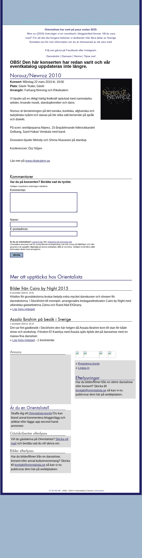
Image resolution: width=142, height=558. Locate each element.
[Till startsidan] (69, 9)
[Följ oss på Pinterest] (103, 356)
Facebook (72, 50)
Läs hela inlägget (23, 309)
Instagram (90, 50)
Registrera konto (89, 363)
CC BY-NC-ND (55, 491)
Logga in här (37, 242)
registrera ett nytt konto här (60, 242)
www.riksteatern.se (37, 160)
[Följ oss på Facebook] (80, 356)
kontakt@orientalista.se (91, 390)
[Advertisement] (40, 379)
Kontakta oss (37, 41)
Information (99, 491)
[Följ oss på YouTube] (91, 356)
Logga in (83, 368)
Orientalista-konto (40, 413)
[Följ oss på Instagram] (111, 356)
